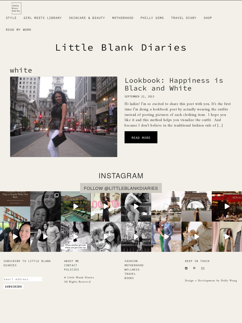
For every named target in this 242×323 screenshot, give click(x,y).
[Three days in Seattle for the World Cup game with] (15, 206)
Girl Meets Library (43, 18)
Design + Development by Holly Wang (211, 280)
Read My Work (18, 30)
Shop (208, 18)
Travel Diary (184, 18)
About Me (71, 261)
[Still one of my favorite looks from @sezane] (106, 206)
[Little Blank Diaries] (18, 6)
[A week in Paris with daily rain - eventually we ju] (15, 237)
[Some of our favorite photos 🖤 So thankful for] (197, 237)
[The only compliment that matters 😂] (75, 237)
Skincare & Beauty (87, 18)
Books (129, 278)
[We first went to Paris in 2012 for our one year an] (227, 206)
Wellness (132, 269)
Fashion (131, 261)
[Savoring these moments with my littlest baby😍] (106, 237)
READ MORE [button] (141, 137)
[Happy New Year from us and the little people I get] (45, 237)
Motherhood (123, 18)
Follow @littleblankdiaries (121, 188)
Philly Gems (152, 18)
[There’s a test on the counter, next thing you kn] (136, 237)
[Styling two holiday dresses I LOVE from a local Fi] (227, 237)
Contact (70, 265)
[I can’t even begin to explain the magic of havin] (75, 206)
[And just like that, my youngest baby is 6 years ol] (45, 206)
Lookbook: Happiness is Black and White (174, 84)
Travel (130, 273)
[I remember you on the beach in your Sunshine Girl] (136, 206)
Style (11, 18)
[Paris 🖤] (166, 206)
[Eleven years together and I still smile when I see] (166, 237)
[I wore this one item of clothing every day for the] (197, 206)
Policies (71, 269)
